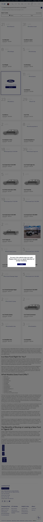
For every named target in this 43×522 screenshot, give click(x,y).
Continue (21, 264)
